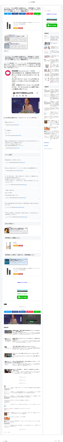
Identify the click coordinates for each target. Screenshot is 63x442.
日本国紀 (14, 242)
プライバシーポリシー (48, 148)
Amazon (15, 28)
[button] (58, 10)
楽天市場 (20, 28)
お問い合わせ (46, 142)
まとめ (6, 304)
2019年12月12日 (16, 124)
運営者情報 (46, 145)
